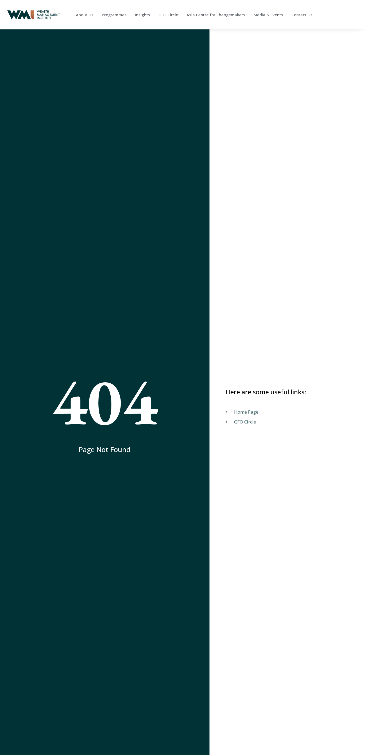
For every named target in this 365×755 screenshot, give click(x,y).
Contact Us (302, 14)
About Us (85, 14)
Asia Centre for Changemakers (216, 14)
